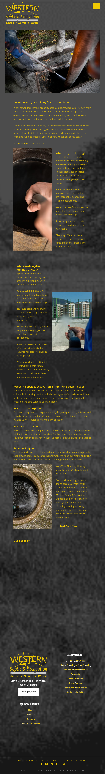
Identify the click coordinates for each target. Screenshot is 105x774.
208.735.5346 (81, 760)
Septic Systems (75, 683)
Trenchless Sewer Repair (75, 687)
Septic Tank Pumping (75, 661)
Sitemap (31, 719)
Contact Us (67, 760)
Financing (55, 760)
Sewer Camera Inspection (76, 669)
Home (31, 710)
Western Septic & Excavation (70, 495)
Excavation (76, 674)
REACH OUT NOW (68, 525)
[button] (96, 6)
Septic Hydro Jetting (75, 692)
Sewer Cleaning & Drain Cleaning (75, 665)
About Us (31, 714)
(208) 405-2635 (29, 692)
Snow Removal (76, 678)
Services (33, 760)
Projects (43, 760)
